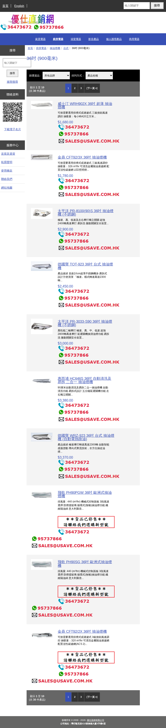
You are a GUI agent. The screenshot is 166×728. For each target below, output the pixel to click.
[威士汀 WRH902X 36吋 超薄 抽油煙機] (42, 108)
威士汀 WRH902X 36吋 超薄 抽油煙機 (85, 105)
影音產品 (93, 39)
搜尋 (13, 50)
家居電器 (40, 39)
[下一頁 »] (92, 88)
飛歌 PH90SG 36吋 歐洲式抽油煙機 (85, 563)
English (19, 6)
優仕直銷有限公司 (95, 720)
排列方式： (78, 75)
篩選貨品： (35, 75)
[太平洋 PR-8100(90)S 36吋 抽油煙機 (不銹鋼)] (42, 217)
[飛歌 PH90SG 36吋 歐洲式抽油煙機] (42, 568)
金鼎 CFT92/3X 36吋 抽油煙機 (82, 157)
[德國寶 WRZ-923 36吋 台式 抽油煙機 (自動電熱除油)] (42, 440)
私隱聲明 (6, 162)
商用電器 (134, 39)
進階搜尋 (12, 81)
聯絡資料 (12, 94)
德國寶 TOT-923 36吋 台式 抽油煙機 (85, 266)
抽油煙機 (55, 48)
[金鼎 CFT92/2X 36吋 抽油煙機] (42, 639)
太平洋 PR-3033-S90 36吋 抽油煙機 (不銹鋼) (85, 323)
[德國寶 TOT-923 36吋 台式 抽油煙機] (42, 270)
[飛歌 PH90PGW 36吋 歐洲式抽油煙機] (42, 499)
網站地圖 (6, 187)
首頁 (5, 6)
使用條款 (6, 170)
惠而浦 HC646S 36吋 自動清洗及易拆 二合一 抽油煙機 (84, 380)
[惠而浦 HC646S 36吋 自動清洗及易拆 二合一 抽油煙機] (42, 385)
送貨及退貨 (8, 153)
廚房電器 (41, 48)
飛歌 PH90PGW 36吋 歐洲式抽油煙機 (85, 494)
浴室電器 (76, 39)
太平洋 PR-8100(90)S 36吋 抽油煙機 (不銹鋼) (85, 212)
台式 (66, 48)
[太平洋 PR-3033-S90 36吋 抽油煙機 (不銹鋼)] (42, 333)
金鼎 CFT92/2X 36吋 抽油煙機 (82, 631)
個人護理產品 (114, 39)
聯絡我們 (6, 179)
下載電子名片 (12, 129)
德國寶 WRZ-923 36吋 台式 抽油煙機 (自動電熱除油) (86, 437)
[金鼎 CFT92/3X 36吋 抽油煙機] (42, 159)
